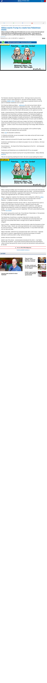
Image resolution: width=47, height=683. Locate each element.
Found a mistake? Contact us (23, 249)
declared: (3, 154)
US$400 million (11, 101)
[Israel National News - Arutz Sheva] (23, 1)
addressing (22, 105)
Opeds (10, 25)
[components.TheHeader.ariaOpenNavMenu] (7, 1)
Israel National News (5, 25)
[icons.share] (45, 1)
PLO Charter (8, 210)
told (6, 132)
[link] (11, 267)
